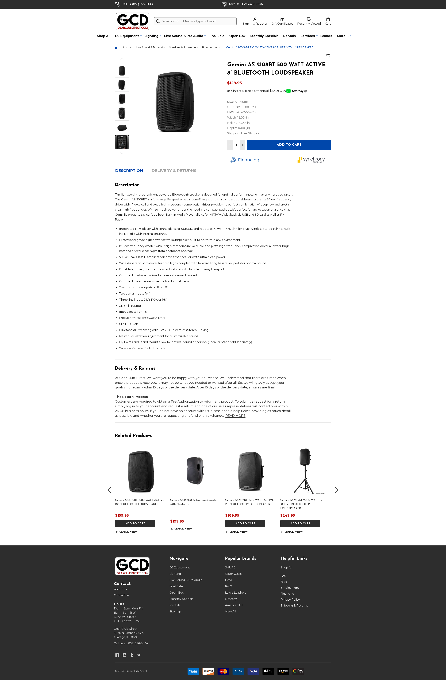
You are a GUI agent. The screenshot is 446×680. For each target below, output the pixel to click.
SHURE (230, 567)
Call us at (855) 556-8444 (131, 643)
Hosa (228, 580)
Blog (284, 581)
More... (343, 36)
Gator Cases (233, 573)
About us (120, 589)
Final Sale (216, 36)
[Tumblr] (132, 655)
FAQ (284, 576)
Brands (326, 36)
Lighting (151, 36)
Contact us (121, 595)
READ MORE (235, 416)
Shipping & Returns (294, 605)
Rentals (289, 36)
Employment (290, 587)
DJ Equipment (127, 36)
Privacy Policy (290, 599)
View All (230, 611)
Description (129, 170)
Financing (287, 593)
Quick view (128, 532)
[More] (141, 36)
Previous (122, 59)
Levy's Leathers (235, 592)
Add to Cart (289, 145)
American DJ (234, 605)
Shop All (103, 36)
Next (122, 153)
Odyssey (231, 599)
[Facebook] (117, 655)
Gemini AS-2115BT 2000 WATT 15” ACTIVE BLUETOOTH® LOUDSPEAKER (301, 504)
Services (308, 36)
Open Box (237, 36)
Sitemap (175, 611)
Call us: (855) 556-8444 (137, 4)
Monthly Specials (264, 36)
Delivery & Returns (174, 170)
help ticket (241, 411)
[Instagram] (124, 655)
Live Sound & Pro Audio (183, 36)
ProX (228, 586)
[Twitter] (139, 655)
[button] (261, 160)
